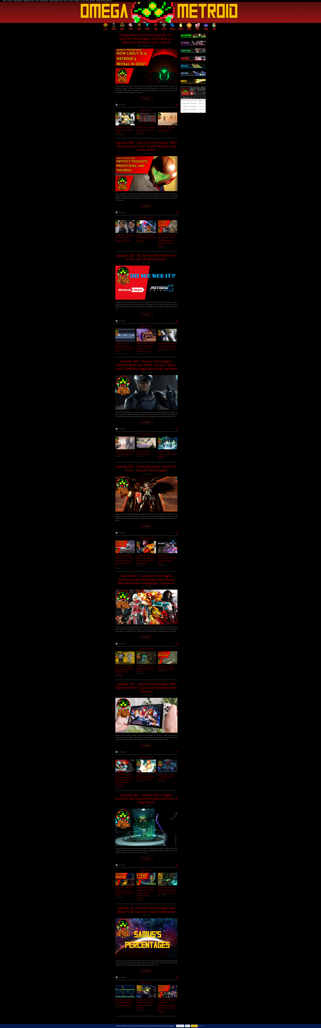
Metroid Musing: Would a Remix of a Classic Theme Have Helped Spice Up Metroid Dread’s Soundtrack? (124, 779)
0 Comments (151, 46)
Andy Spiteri (122, 105)
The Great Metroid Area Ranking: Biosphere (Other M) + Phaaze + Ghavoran (167, 890)
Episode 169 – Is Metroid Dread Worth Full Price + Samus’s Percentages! (146, 468)
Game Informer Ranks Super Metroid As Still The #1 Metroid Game (123, 1002)
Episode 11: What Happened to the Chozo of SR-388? (167, 454)
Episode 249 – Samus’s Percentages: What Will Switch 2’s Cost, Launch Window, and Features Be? (146, 146)
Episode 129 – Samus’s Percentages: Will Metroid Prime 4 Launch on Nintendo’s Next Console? (146, 687)
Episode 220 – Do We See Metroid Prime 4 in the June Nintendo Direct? (146, 257)
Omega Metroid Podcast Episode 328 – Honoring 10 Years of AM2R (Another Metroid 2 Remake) (145, 893)
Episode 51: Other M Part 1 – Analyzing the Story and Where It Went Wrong (167, 346)
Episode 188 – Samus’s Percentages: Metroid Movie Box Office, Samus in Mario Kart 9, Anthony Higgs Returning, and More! (146, 365)
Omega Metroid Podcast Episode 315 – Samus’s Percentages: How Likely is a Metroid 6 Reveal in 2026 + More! (146, 38)
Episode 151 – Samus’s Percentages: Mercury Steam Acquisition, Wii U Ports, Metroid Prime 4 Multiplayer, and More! (146, 579)
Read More (146, 98)
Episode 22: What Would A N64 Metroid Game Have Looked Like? (146, 237)
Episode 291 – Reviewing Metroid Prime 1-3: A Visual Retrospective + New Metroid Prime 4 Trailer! (167, 240)
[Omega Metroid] (160, 12)
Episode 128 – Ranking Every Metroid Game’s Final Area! (166, 777)
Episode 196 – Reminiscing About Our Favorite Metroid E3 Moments (124, 237)
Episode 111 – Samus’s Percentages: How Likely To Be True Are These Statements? (146, 910)
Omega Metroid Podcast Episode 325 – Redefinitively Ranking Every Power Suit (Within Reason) (167, 1005)
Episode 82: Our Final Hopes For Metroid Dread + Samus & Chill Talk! (146, 777)
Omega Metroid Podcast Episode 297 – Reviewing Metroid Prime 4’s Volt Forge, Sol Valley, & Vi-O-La (124, 560)
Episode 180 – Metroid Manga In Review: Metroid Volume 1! (124, 130)
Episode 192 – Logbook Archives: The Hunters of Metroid (146, 669)
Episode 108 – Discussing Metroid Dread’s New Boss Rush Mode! (146, 130)
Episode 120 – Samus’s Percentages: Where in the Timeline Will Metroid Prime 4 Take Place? (146, 798)
